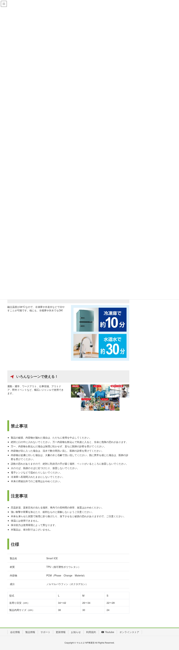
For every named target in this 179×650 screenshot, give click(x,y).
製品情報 (30, 632)
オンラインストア (129, 632)
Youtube (109, 632)
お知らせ (76, 632)
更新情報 (61, 632)
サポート (45, 632)
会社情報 (15, 632)
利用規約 (91, 632)
